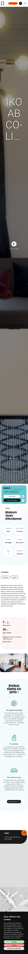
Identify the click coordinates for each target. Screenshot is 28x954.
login (20, 3)
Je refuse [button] (14, 945)
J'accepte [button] (14, 941)
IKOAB (2, 3)
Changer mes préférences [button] (14, 948)
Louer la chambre (12, 500)
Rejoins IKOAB (12, 3)
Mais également (13, 801)
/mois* (17, 489)
